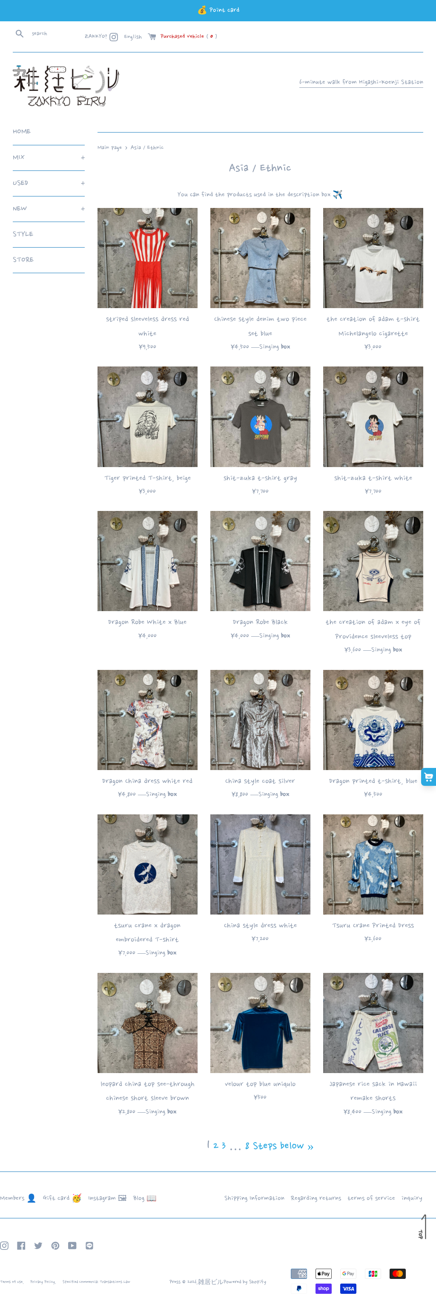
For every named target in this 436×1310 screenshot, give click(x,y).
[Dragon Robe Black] (260, 561)
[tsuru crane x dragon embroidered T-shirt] (148, 864)
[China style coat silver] (260, 720)
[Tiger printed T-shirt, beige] (148, 416)
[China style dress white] (260, 864)
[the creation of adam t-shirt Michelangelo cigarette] (373, 258)
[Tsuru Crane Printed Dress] (373, 864)
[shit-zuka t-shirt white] (373, 416)
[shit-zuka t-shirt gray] (260, 416)
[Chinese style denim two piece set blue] (260, 258)
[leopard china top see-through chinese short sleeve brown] (148, 1023)
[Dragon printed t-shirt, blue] (373, 720)
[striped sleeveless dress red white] (148, 258)
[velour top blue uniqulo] (260, 1023)
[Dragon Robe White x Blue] (148, 561)
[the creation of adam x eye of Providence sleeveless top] (373, 561)
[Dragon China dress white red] (148, 720)
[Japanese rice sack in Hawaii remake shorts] (373, 1023)
